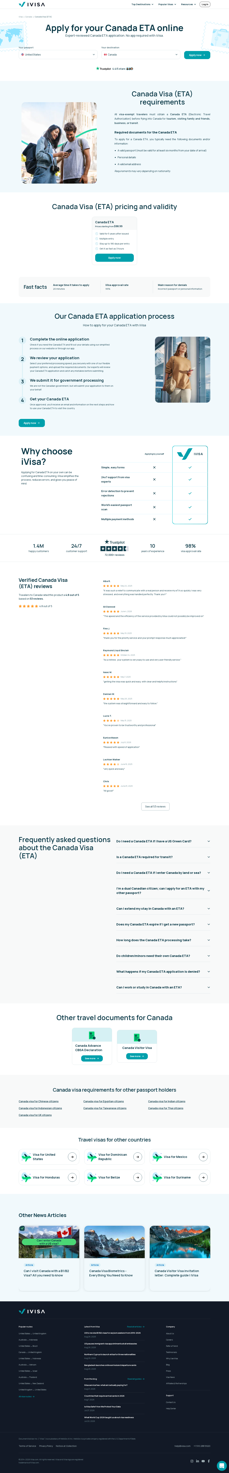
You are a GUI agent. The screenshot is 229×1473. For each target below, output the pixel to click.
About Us (170, 1333)
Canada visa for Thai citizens (165, 1108)
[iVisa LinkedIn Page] (197, 1461)
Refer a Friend (172, 1346)
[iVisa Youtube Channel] (203, 1461)
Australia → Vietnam (27, 1364)
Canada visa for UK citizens (35, 1115)
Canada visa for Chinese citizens (39, 1101)
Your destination (110, 47)
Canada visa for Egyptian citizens (103, 1101)
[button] (143, 4)
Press (168, 1371)
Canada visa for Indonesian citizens (40, 1108)
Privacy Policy (46, 1445)
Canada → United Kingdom (30, 1352)
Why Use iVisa (172, 1358)
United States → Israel (28, 1371)
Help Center (171, 1408)
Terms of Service (27, 1445)
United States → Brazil (28, 1346)
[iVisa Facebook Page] (208, 1461)
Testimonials (171, 1352)
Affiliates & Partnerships (176, 1383)
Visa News (170, 1377)
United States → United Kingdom (32, 1333)
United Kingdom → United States (32, 1389)
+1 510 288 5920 (202, 1445)
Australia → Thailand (28, 1377)
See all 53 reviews (155, 806)
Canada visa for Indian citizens (166, 1101)
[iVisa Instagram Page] (191, 1461)
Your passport (26, 47)
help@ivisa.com (183, 1445)
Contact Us (170, 1402)
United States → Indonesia (30, 1358)
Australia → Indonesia (28, 1339)
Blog (168, 1364)
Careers (169, 1339)
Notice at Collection (66, 1445)
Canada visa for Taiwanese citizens (104, 1108)
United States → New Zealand (31, 1383)
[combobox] (58, 54)
